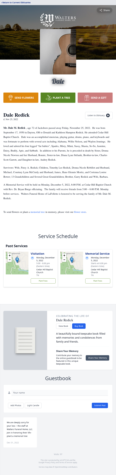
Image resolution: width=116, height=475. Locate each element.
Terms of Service (65, 462)
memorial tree (37, 212)
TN (37, 275)
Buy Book (79, 326)
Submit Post (100, 405)
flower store (80, 212)
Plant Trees (43, 281)
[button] (17, 260)
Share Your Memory (97, 357)
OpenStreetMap (61, 467)
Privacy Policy (50, 462)
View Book (63, 326)
